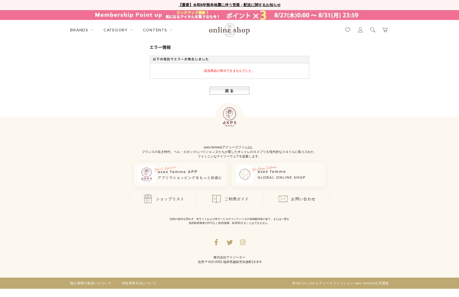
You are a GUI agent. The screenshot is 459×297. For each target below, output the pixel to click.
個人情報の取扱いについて (91, 283)
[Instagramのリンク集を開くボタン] (243, 242)
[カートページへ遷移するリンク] (385, 30)
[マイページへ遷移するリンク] (360, 30)
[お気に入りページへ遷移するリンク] (347, 30)
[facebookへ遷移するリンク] (216, 242)
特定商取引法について (139, 283)
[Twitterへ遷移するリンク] (229, 242)
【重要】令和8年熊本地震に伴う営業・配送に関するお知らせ (229, 5)
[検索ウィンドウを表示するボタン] (372, 30)
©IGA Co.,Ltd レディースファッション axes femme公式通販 (340, 283)
